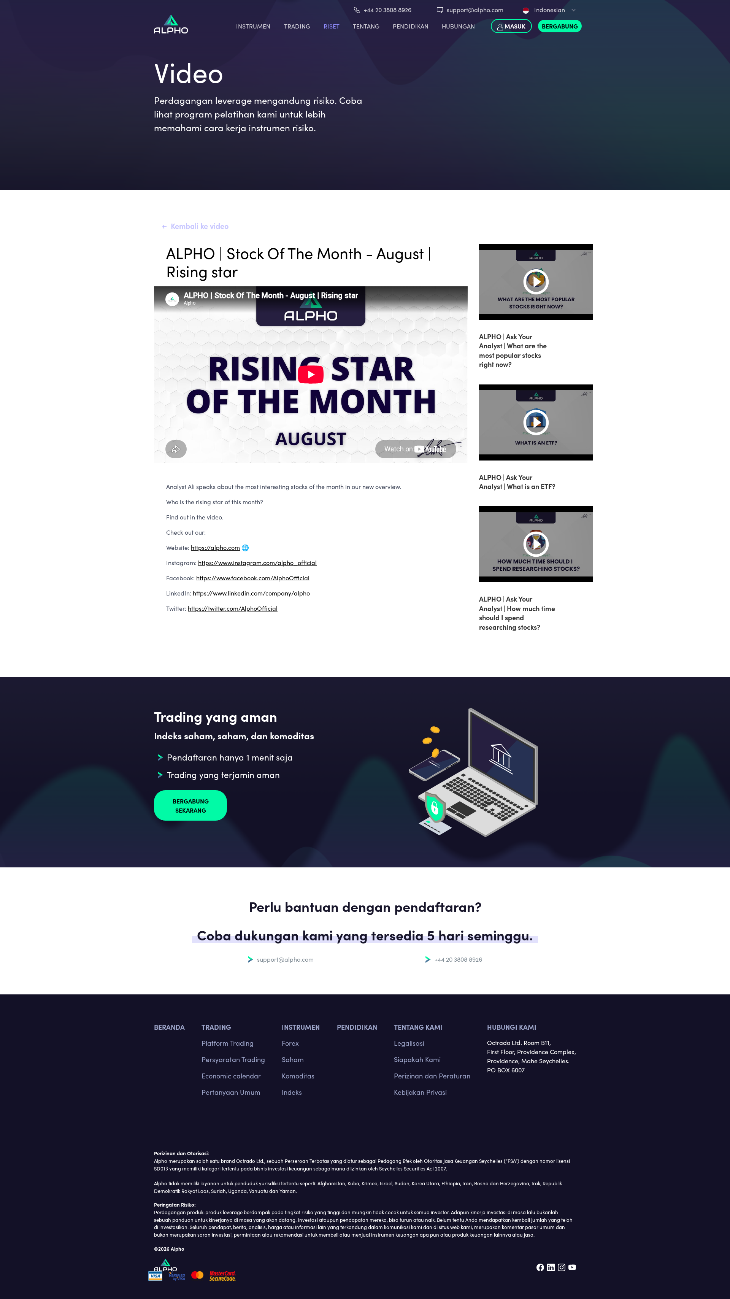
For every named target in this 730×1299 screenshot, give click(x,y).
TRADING (297, 26)
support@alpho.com (475, 10)
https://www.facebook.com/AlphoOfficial (252, 578)
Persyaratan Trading (233, 1059)
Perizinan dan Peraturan (432, 1075)
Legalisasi (409, 1043)
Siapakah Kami (417, 1059)
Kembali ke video (200, 226)
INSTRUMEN (253, 26)
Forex (290, 1043)
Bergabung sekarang (191, 805)
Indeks (292, 1092)
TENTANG (366, 26)
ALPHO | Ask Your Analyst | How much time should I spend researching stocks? (517, 612)
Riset (332, 26)
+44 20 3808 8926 (387, 10)
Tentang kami (418, 1027)
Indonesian (549, 10)
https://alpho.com (215, 547)
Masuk (514, 26)
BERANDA (169, 1027)
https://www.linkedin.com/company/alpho (251, 593)
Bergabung (560, 26)
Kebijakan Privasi (420, 1092)
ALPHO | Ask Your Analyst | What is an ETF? (517, 481)
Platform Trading (228, 1043)
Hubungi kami (511, 1027)
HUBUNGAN (458, 26)
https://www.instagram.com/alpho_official (257, 563)
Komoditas (298, 1075)
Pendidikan (410, 26)
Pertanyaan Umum (231, 1092)
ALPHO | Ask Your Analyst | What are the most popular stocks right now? (513, 350)
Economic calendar (231, 1075)
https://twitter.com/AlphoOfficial (233, 608)
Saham (293, 1059)
